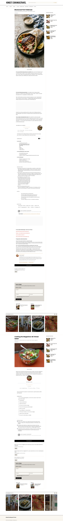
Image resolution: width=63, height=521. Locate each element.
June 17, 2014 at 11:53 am (20, 446)
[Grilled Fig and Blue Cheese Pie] (48, 16)
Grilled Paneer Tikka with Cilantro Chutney (53, 25)
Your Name (17, 294)
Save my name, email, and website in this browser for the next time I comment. (23, 296)
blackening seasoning (34, 73)
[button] (29, 265)
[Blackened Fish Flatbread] (22, 485)
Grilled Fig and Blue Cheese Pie (53, 15)
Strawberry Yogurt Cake (53, 343)
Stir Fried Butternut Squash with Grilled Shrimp (53, 37)
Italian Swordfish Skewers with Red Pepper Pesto (22, 236)
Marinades (33, 74)
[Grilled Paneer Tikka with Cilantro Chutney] (48, 27)
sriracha (37, 119)
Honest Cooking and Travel (11, 517)
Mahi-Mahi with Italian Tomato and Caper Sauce (22, 231)
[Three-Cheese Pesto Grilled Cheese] (48, 32)
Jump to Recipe (29, 69)
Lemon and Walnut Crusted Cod (20, 234)
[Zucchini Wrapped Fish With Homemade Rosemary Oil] (38, 324)
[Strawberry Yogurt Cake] (48, 21)
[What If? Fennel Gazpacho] (22, 306)
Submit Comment (18, 299)
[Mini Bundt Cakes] (51, 324)
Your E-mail (31, 294)
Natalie (16, 446)
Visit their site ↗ (31, 262)
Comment (17, 289)
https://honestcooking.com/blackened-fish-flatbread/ (31, 213)
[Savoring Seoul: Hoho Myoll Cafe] (51, 502)
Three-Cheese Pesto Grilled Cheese (53, 31)
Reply (16, 271)
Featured (51, 32)
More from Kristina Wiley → (23, 262)
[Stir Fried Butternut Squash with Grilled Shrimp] (48, 37)
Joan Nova (16, 458)
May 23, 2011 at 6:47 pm (21, 458)
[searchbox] (40, 3)
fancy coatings (38, 74)
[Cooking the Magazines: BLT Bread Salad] (36, 306)
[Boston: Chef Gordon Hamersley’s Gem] (25, 324)
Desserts (51, 16)
